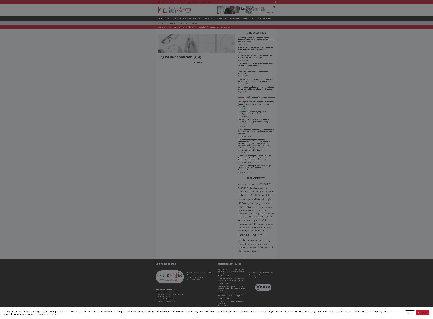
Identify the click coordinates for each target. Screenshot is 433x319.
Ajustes (410, 313)
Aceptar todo (422, 313)
